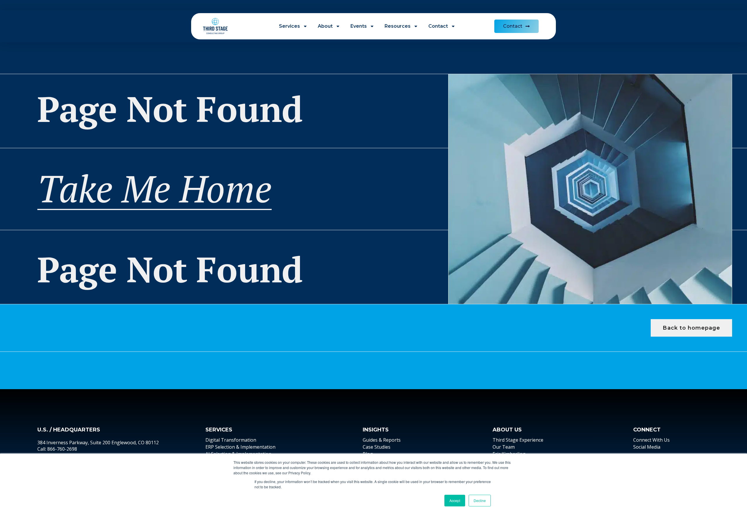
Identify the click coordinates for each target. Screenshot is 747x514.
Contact (438, 26)
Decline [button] (480, 500)
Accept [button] (454, 500)
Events (358, 26)
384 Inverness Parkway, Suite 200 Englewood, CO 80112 (98, 442)
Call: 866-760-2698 (57, 449)
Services (289, 26)
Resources (398, 26)
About (325, 26)
